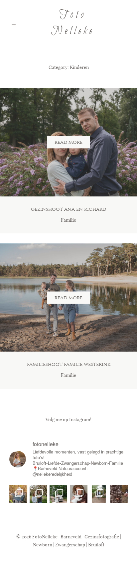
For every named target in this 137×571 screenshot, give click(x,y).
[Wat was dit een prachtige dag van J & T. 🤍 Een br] (58, 494)
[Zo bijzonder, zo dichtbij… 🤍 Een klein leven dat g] (119, 494)
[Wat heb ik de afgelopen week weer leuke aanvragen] (38, 494)
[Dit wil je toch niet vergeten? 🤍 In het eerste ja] (78, 494)
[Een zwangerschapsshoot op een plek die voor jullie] (99, 494)
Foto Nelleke (72, 23)
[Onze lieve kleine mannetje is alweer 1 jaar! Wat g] (18, 494)
